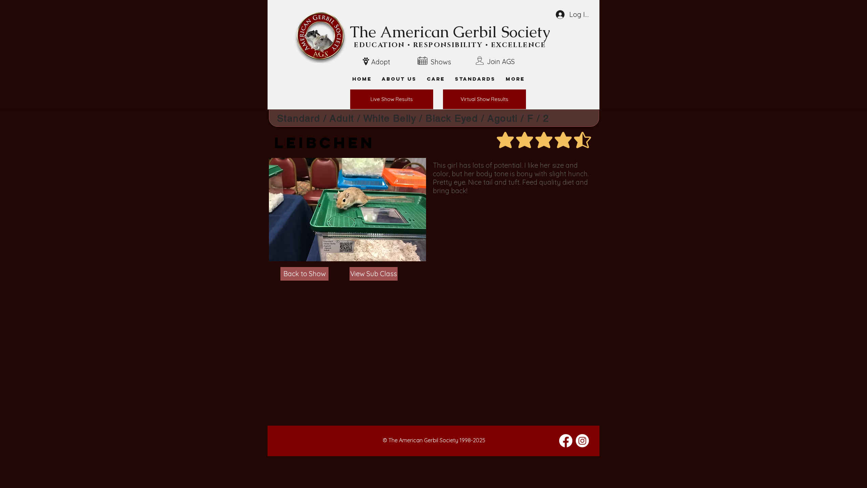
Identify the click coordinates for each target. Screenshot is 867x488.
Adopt (380, 62)
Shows (441, 62)
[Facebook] (565, 440)
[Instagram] (582, 440)
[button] (515, 79)
